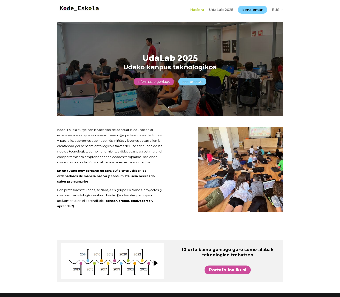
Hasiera (197, 10)
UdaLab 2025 (221, 10)
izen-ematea (192, 82)
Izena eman (253, 10)
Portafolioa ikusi (227, 269)
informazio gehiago (153, 82)
